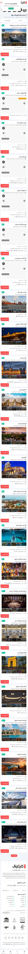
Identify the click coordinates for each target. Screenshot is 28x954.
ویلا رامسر (24, 933)
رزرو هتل (23, 896)
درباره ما (23, 890)
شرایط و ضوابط (8, 944)
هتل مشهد (20, 933)
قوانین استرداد (10, 900)
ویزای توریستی (22, 906)
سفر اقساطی (11, 902)
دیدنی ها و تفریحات (19, 17)
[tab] (24, 952)
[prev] (24, 36)
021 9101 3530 (11, 886)
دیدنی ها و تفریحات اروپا (9, 17)
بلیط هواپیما (22, 898)
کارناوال (26, 17)
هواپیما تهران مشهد (12, 933)
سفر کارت (11, 904)
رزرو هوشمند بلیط (10, 896)
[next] (4, 36)
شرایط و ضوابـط (4, 890)
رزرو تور (23, 904)
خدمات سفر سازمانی (9, 898)
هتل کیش (17, 933)
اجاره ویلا (23, 902)
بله (11, 8)
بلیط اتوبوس (22, 900)
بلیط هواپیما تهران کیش (6, 933)
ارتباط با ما (14, 890)
